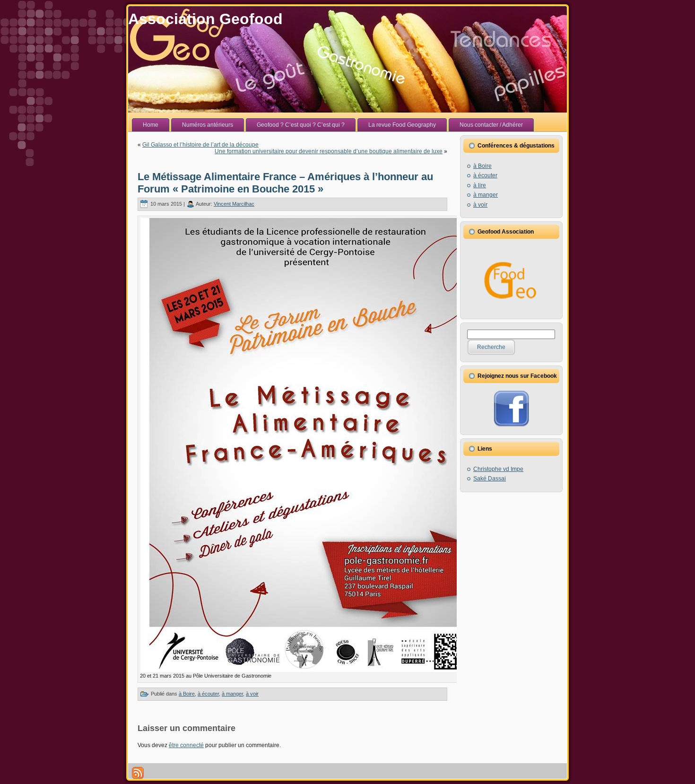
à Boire (187, 694)
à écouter (208, 694)
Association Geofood (205, 18)
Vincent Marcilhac (234, 204)
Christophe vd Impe (498, 469)
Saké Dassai (489, 478)
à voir (252, 694)
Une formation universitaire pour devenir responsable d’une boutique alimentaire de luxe (329, 151)
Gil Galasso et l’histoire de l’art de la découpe (200, 144)
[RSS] (138, 773)
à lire (479, 185)
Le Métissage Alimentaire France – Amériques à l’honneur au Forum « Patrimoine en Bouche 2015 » (285, 183)
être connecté (186, 745)
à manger (232, 694)
